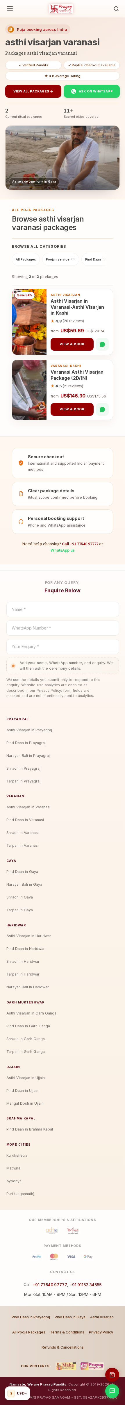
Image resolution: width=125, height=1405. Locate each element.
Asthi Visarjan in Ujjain (25, 1078)
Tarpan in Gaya (19, 910)
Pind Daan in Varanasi (25, 820)
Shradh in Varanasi (22, 832)
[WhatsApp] (102, 344)
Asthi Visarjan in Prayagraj (29, 730)
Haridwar (16, 925)
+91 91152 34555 (85, 1285)
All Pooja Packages (28, 1332)
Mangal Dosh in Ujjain (25, 1103)
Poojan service (60, 259)
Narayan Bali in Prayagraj (28, 755)
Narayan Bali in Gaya (24, 884)
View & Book (72, 344)
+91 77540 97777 (50, 1285)
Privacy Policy (101, 1332)
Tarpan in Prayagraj (23, 781)
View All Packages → (33, 91)
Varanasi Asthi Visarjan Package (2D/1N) (77, 375)
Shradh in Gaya (19, 897)
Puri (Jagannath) (20, 1194)
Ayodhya (14, 1181)
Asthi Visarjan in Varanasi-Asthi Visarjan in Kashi (77, 307)
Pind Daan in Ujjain (22, 1090)
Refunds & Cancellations (63, 1347)
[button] (116, 8)
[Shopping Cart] (112, 1375)
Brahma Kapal (20, 1118)
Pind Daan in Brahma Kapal (29, 1129)
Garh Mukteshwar (25, 1002)
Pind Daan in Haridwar (25, 948)
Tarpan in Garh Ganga (25, 1051)
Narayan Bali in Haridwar (27, 987)
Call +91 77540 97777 (80, 543)
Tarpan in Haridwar (23, 974)
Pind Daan (96, 259)
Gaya (11, 861)
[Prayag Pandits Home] (61, 8)
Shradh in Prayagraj (23, 768)
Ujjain (13, 1067)
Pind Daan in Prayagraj (26, 743)
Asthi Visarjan (102, 1317)
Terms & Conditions (67, 1332)
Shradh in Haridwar (23, 961)
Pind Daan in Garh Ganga (28, 1026)
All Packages (26, 259)
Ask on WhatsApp (96, 91)
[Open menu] (9, 8)
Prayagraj (17, 719)
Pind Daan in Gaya (22, 871)
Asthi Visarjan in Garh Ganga (31, 1013)
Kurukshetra (16, 1155)
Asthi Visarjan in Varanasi (28, 807)
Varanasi (16, 796)
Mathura (13, 1168)
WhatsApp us (63, 550)
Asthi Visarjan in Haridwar (28, 936)
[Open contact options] (112, 1391)
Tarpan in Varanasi (22, 845)
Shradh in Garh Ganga (25, 1039)
